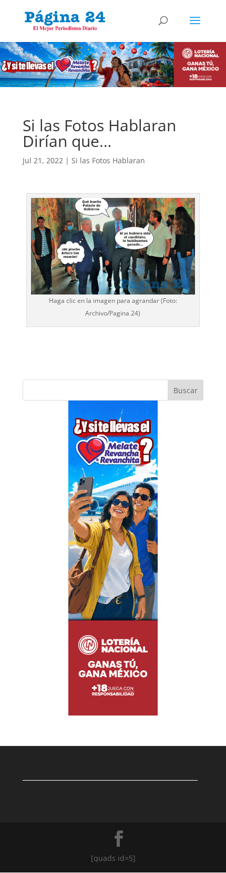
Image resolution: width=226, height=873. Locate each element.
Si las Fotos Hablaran (108, 160)
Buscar (185, 390)
